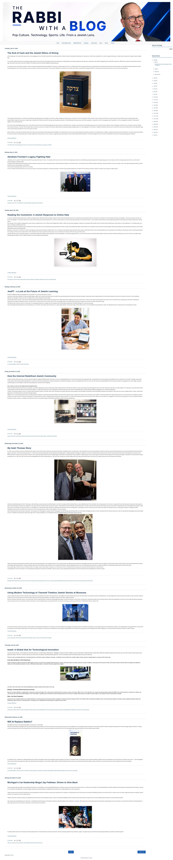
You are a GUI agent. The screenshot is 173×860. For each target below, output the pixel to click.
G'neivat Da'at (27, 770)
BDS (15, 709)
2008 (155, 124)
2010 (155, 118)
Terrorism (47, 279)
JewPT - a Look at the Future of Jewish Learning (32, 291)
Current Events (16, 279)
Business (19, 580)
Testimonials (94, 43)
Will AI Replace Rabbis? (19, 721)
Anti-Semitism (10, 279)
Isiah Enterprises (40, 580)
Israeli (49, 709)
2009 (155, 121)
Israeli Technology (62, 709)
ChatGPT (19, 364)
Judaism (27, 279)
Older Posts (141, 852)
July (156, 62)
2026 (155, 60)
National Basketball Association (60, 580)
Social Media (36, 279)
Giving (28, 144)
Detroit (19, 436)
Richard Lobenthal (39, 202)
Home (58, 43)
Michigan (29, 202)
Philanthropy (39, 144)
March (156, 71)
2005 (155, 132)
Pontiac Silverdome (82, 580)
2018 (155, 97)
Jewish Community (32, 436)
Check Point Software (24, 709)
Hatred (21, 279)
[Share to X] (18, 142)
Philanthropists (33, 842)
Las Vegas (52, 580)
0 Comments (10, 142)
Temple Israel (42, 279)
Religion (44, 436)
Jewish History (25, 637)
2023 (155, 83)
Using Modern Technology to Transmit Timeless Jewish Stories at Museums (46, 592)
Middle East (68, 709)
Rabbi (41, 436)
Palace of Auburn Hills (73, 580)
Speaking (86, 43)
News (101, 43)
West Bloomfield (52, 279)
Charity (16, 144)
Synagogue (45, 144)
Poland (38, 637)
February (157, 74)
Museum (34, 637)
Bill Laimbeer (14, 580)
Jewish (24, 279)
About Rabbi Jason (66, 43)
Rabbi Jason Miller (53, 770)
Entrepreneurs (34, 580)
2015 (155, 105)
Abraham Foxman (11, 202)
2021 (155, 88)
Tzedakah (50, 144)
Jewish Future (35, 770)
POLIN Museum (43, 637)
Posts (12, 855)
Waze (88, 709)
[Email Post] (15, 142)
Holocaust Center (18, 637)
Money (35, 144)
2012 (155, 113)
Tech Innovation (69, 770)
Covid (16, 436)
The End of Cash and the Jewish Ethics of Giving (32, 53)
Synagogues (62, 770)
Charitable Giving (10, 144)
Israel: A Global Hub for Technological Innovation (33, 649)
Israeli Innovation (54, 709)
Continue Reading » (11, 138)
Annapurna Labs (10, 709)
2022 (155, 86)
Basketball (9, 580)
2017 (155, 99)
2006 (155, 129)
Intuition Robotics (33, 709)
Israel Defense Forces (44, 709)
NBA (68, 580)
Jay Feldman (21, 842)
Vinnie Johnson (90, 580)
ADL (16, 202)
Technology (26, 364)
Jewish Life (41, 770)
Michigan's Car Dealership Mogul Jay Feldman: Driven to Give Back (42, 782)
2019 (155, 94)
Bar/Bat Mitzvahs (77, 43)
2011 (155, 116)
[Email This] (17, 142)
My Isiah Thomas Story (19, 448)
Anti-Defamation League (22, 202)
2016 (155, 102)
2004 (155, 135)
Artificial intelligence (13, 364)
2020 (155, 91)
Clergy (8, 436)
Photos (106, 43)
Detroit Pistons (28, 580)
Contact (112, 43)
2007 (155, 127)
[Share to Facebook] (20, 142)
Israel (38, 709)
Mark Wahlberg (27, 842)
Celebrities (9, 842)
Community (12, 436)
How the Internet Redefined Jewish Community (31, 376)
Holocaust (13, 637)
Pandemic (38, 436)
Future (22, 770)
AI (7, 364)
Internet (32, 144)
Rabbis (58, 770)
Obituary (33, 202)
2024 (155, 80)
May (156, 68)
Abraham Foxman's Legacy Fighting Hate (28, 157)
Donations (25, 144)
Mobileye (73, 709)
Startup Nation (78, 709)
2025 (155, 78)
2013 (155, 110)
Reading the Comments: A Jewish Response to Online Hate (38, 215)
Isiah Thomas (47, 580)
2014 (155, 107)
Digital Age (20, 144)
